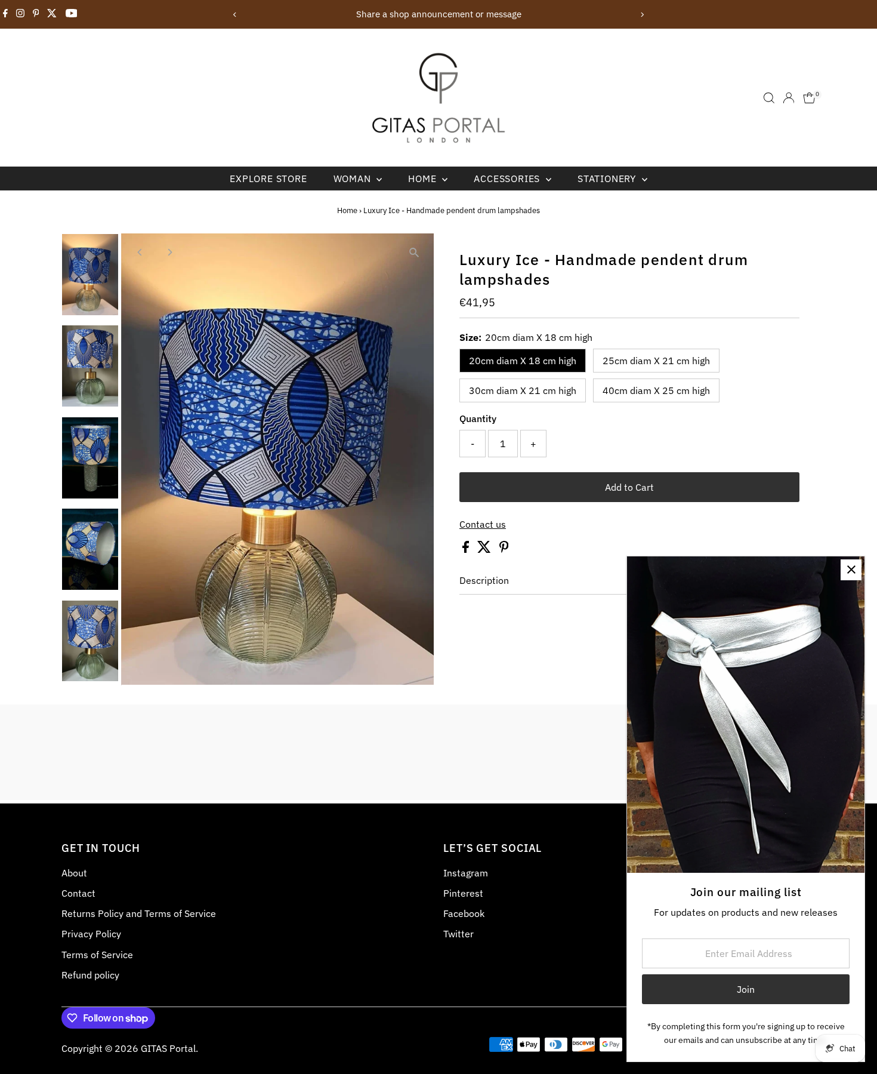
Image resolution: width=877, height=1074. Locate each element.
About (74, 873)
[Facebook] (5, 14)
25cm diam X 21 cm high (656, 361)
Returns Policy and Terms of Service (138, 913)
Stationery (608, 178)
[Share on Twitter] (485, 549)
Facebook (463, 913)
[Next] (642, 14)
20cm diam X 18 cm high (522, 361)
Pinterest (463, 893)
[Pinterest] (36, 14)
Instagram (465, 873)
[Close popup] (851, 569)
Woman (353, 178)
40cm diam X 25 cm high (656, 390)
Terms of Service (97, 955)
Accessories (508, 178)
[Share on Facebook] (466, 549)
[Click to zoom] (414, 252)
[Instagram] (20, 14)
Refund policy (90, 975)
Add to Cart (629, 487)
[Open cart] (809, 98)
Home (423, 178)
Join (746, 989)
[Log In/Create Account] (788, 98)
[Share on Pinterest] (504, 549)
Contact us (482, 524)
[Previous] (235, 14)
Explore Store (268, 178)
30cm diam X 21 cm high (522, 390)
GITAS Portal (168, 1048)
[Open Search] (769, 98)
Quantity (477, 418)
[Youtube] (72, 14)
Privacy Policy (91, 934)
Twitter (458, 934)
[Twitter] (52, 14)
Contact (78, 893)
